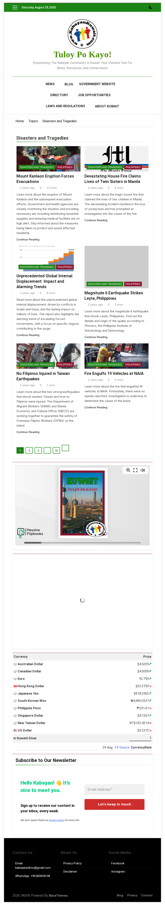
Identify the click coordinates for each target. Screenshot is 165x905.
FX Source (122, 747)
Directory (59, 95)
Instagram (118, 871)
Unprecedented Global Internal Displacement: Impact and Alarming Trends (44, 281)
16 (56, 450)
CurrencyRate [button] (141, 747)
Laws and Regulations (65, 106)
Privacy (132, 895)
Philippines (65, 167)
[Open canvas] (15, 7)
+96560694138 (40, 876)
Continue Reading (27, 239)
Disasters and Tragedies (37, 167)
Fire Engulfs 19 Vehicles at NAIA (114, 373)
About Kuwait (107, 106)
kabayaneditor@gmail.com (33, 868)
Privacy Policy (72, 863)
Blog (69, 84)
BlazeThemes (58, 895)
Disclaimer (70, 871)
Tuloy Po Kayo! (82, 54)
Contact (147, 895)
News (50, 84)
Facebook (117, 863)
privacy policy (56, 820)
